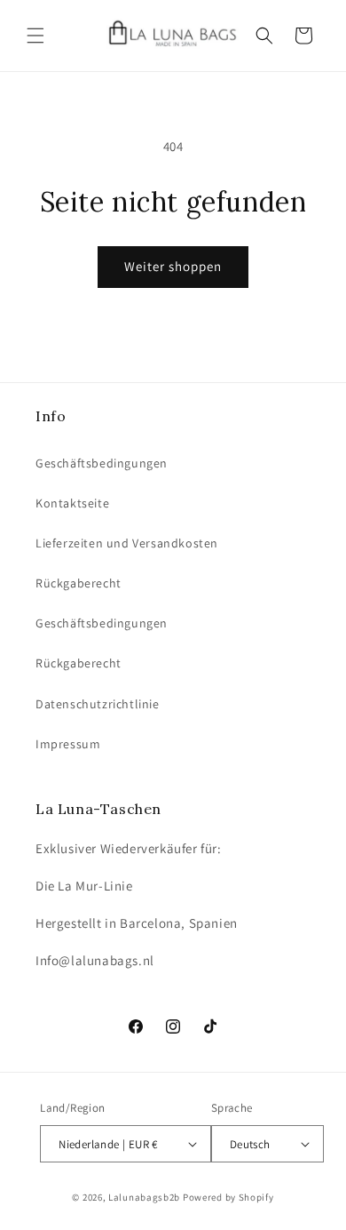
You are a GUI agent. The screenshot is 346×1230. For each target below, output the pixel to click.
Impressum (67, 744)
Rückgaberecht (78, 583)
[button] (35, 35)
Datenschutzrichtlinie (97, 704)
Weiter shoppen (173, 266)
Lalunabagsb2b (144, 1197)
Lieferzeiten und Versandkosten (126, 543)
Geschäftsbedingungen (101, 463)
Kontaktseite (72, 503)
